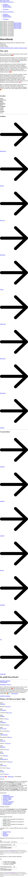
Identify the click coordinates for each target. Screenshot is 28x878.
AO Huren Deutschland (8, 801)
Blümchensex (11, 776)
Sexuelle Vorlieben (7, 7)
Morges (9, 684)
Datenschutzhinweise (13, 850)
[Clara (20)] (2, 753)
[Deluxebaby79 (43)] (4, 759)
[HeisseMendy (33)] (3, 682)
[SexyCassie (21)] (3, 765)
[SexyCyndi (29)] (3, 728)
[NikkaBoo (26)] (3, 722)
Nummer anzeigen (23, 48)
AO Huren (5, 4)
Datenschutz (5, 834)
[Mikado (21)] (2, 716)
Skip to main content (4, 0)
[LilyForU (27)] (2, 741)
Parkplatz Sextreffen (7, 803)
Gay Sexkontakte (7, 804)
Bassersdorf (8, 706)
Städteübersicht (6, 5)
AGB (6, 850)
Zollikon (10, 737)
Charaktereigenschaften (8, 796)
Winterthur (8, 743)
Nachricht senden (4, 48)
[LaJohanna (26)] (3, 710)
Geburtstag (2, 844)
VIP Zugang (5, 9)
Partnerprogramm (7, 831)
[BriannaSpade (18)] (4, 734)
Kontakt (5, 833)
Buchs (8, 725)
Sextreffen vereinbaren (13, 48)
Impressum (5, 835)
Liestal (7, 749)
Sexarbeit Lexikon (7, 799)
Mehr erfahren (14, 693)
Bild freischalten (17, 23)
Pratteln (7, 718)
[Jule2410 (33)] (2, 747)
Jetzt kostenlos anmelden (6, 847)
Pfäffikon (6, 755)
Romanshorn (9, 712)
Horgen (8, 768)
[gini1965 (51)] (2, 704)
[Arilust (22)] (2, 771)
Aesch (8, 731)
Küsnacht (10, 761)
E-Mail (1, 846)
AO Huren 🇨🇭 (3, 776)
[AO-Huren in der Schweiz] (6, 2)
